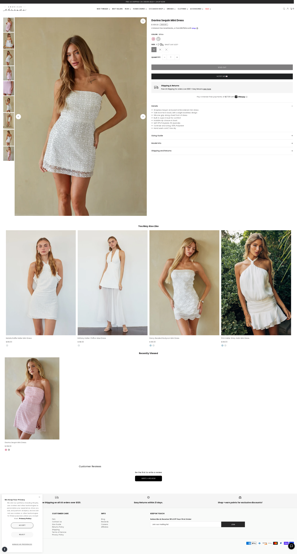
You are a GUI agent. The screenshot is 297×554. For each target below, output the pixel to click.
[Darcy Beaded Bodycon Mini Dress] (184, 282)
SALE (207, 9)
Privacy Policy (58, 535)
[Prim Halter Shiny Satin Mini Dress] (256, 282)
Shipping (56, 529)
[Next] (143, 116)
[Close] (39, 497)
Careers (104, 524)
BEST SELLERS (117, 9)
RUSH (127, 9)
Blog (103, 519)
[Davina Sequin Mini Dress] (32, 398)
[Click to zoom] (143, 21)
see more (207, 89)
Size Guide (56, 524)
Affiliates (104, 527)
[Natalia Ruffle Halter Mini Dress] (41, 282)
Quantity (156, 57)
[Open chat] (291, 546)
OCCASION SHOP (156, 9)
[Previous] (18, 116)
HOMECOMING (139, 9)
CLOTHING (182, 9)
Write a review (148, 478)
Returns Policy (58, 527)
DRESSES (170, 9)
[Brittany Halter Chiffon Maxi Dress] (113, 282)
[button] (4, 549)
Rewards (104, 522)
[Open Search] (284, 9)
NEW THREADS (102, 9)
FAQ (53, 519)
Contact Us (57, 522)
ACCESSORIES (195, 9)
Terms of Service (59, 532)
